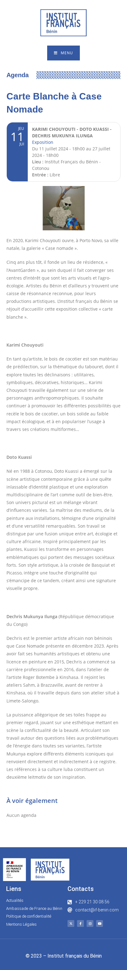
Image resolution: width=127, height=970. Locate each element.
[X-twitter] (71, 923)
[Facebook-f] (80, 923)
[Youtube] (99, 923)
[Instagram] (90, 923)
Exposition (42, 142)
